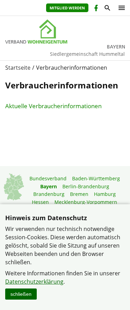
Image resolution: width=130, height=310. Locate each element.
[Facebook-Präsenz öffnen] (95, 8)
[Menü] (120, 7)
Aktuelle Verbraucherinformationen (53, 106)
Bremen (79, 194)
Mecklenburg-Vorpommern (85, 202)
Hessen (40, 202)
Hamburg (105, 194)
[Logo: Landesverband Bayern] (65, 31)
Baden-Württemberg (96, 178)
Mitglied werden (67, 7)
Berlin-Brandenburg (85, 186)
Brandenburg (48, 194)
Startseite (18, 67)
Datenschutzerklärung (34, 281)
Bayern (48, 186)
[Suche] (107, 8)
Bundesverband (48, 178)
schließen (21, 294)
